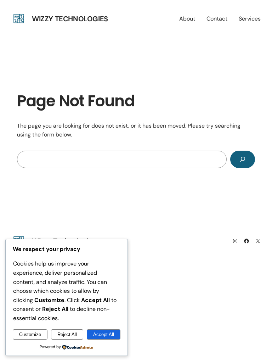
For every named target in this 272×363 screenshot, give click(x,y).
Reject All (67, 334)
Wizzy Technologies (70, 18)
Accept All (103, 334)
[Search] (242, 159)
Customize (30, 334)
